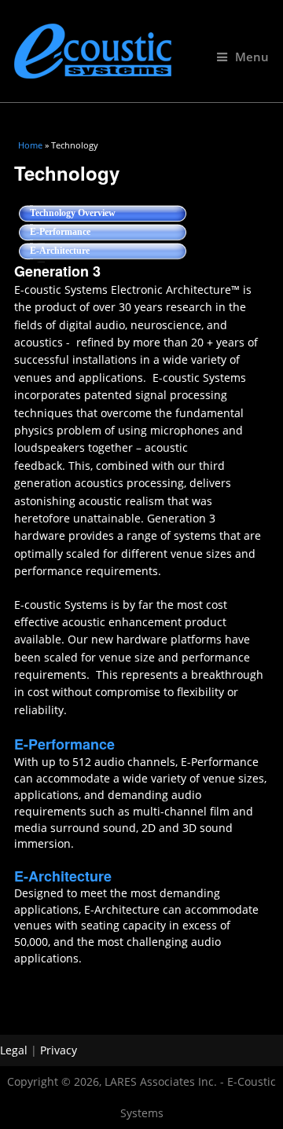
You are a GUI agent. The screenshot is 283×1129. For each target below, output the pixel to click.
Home (30, 145)
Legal (14, 1050)
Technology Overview (95, 212)
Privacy (58, 1050)
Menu (252, 57)
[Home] (141, 51)
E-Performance (60, 231)
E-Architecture (60, 250)
